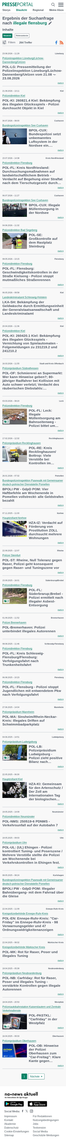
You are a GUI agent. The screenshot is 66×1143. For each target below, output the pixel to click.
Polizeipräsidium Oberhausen (19, 1040)
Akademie (10, 1124)
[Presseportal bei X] (25, 1111)
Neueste (7, 36)
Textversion (39, 1127)
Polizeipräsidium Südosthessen (20, 368)
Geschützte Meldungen (46, 1135)
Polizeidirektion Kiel (13, 95)
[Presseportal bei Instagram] (30, 1111)
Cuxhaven (59, 121)
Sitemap (9, 1135)
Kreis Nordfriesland (55, 158)
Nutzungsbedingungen (46, 1120)
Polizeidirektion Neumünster (18, 816)
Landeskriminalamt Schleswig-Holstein (24, 297)
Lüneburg (59, 53)
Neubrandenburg (56, 968)
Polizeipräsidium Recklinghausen (21, 443)
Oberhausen (58, 1036)
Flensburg (59, 259)
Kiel (62, 91)
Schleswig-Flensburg (54, 644)
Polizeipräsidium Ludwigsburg (19, 741)
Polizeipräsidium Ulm (14, 842)
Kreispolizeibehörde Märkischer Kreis (23, 947)
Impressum (10, 1116)
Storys (6, 10)
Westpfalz (59, 1002)
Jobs (35, 1124)
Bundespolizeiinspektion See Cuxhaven (25, 125)
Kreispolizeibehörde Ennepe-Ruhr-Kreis (25, 913)
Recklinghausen (56, 438)
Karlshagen (58, 875)
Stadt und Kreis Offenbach (52, 364)
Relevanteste (22, 36)
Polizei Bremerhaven (14, 622)
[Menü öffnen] (61, 5)
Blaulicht (21, 10)
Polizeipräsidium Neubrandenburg (21, 973)
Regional (38, 10)
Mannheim (59, 707)
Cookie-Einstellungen (16, 1131)
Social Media (40, 1131)
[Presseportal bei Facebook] (21, 1111)
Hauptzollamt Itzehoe (14, 518)
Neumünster (58, 812)
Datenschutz (11, 1127)
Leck (61, 401)
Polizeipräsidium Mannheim (18, 712)
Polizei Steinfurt (11, 555)
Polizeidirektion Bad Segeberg (19, 230)
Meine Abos (56, 10)
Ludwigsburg (58, 737)
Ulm (62, 838)
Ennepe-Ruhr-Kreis (55, 909)
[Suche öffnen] (53, 5)
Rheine (60, 551)
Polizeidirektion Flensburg (17, 163)
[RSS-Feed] (61, 42)
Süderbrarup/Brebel (54, 580)
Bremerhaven (57, 618)
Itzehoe (60, 513)
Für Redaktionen (42, 1116)
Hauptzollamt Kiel (12, 779)
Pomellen (59, 476)
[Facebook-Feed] (56, 42)
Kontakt (8, 1120)
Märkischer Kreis (56, 942)
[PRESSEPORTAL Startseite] (17, 4)
